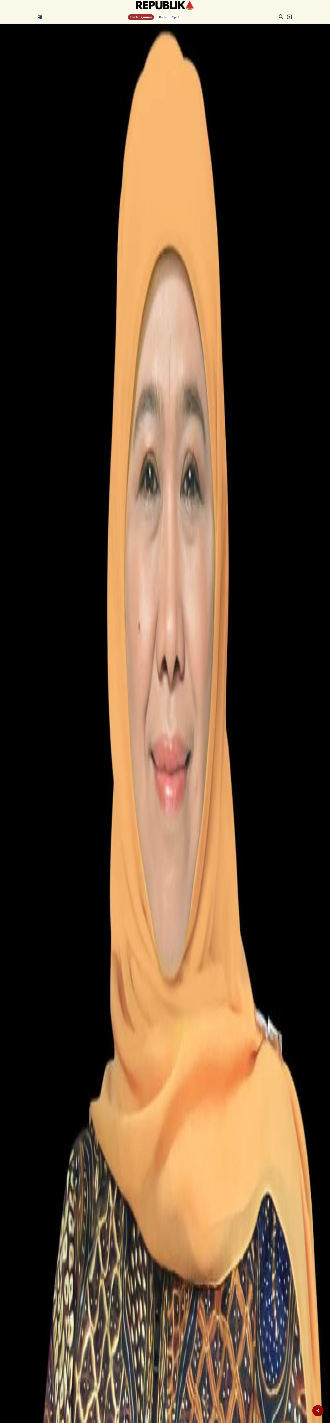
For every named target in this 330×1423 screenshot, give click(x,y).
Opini (175, 17)
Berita (163, 17)
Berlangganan (141, 17)
